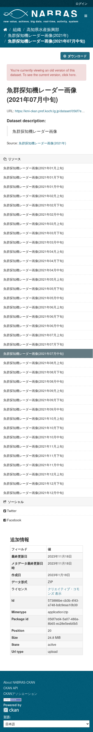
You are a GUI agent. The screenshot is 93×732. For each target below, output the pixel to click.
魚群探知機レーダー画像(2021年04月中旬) (33, 270)
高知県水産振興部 (43, 29)
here (72, 74)
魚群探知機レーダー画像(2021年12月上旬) (33, 474)
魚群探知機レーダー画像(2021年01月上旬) (33, 168)
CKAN (11, 710)
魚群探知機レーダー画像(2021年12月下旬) (33, 483)
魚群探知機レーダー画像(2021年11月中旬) (33, 465)
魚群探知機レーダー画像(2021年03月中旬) (33, 242)
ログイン (81, 3)
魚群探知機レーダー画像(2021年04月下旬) (33, 260)
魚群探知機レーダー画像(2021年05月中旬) (33, 298)
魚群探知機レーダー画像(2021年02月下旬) (33, 205)
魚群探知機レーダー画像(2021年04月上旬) (33, 251)
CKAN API (10, 688)
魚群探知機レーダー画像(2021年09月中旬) (33, 409)
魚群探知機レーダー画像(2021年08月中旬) (33, 381)
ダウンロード (77, 56)
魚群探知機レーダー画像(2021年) (38, 35)
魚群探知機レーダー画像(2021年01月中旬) (33, 186)
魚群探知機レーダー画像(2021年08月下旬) (33, 372)
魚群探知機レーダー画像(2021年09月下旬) (33, 400)
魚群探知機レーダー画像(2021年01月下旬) (33, 177)
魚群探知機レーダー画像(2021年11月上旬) (33, 446)
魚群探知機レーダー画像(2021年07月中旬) (46, 41)
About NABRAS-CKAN (19, 682)
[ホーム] (5, 29)
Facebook (13, 520)
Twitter (11, 510)
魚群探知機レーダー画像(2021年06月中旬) (33, 325)
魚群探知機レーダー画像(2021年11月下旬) (33, 455)
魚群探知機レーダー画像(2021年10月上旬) (33, 418)
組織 (17, 29)
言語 (6, 717)
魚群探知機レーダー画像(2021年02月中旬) (33, 214)
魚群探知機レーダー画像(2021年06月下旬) (33, 316)
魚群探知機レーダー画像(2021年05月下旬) (33, 288)
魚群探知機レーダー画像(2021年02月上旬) (33, 195)
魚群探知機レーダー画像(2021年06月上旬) (33, 307)
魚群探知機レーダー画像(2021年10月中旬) (33, 437)
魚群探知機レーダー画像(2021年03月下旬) (33, 233)
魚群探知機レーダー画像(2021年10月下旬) (33, 427)
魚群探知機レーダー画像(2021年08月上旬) (33, 362)
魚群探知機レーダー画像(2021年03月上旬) (33, 223)
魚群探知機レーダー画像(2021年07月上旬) (33, 335)
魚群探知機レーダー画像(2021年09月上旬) (33, 390)
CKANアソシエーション (20, 693)
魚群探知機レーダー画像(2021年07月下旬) (33, 344)
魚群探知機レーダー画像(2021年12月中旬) (33, 492)
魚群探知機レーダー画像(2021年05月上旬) (33, 279)
